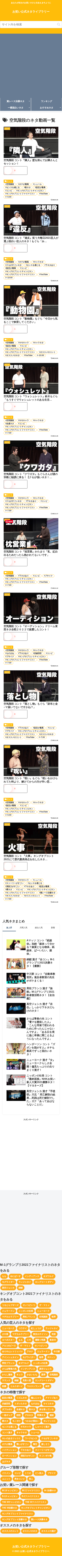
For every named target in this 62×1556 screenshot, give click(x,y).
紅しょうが (36, 1328)
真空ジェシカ (8, 1288)
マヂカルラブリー (10, 1316)
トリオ (28, 1473)
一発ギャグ (7, 1415)
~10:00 (9, 278)
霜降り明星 (40, 1340)
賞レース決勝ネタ (47, 893)
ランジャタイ (25, 1282)
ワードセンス (31, 1438)
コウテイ (23, 1328)
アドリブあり (51, 1398)
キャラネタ (39, 262)
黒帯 (43, 1374)
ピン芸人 (39, 1473)
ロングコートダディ (44, 1282)
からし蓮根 (7, 1374)
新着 (53, 927)
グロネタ (29, 1415)
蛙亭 (54, 1316)
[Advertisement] (31, 65)
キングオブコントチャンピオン (30, 191)
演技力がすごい (13, 886)
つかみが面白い (32, 1421)
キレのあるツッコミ (11, 1438)
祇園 (4, 1386)
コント (9, 181)
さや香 (5, 1334)
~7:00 (8, 433)
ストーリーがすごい (15, 883)
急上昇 (9, 927)
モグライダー (8, 1282)
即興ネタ (41, 1415)
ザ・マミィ (44, 1305)
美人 (31, 1479)
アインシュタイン (10, 1357)
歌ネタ (28, 187)
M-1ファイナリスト (31, 1490)
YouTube (44, 194)
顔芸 (19, 1415)
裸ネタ (9, 889)
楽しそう (45, 1444)
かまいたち (32, 1374)
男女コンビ (19, 1479)
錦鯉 (21, 1288)
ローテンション (9, 1455)
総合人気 (39, 927)
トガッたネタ (20, 1403)
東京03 (53, 1340)
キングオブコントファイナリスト (20, 194)
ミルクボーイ (16, 1386)
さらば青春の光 (9, 1369)
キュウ (20, 1374)
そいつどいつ (29, 1305)
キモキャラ (24, 343)
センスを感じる (13, 187)
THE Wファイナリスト (35, 1502)
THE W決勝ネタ (9, 1508)
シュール (38, 184)
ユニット (6, 1479)
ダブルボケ (7, 1409)
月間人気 (23, 927)
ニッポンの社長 (26, 1311)
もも (4, 1276)
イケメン (6, 1473)
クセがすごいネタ (14, 265)
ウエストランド (34, 1386)
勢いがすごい (23, 1444)
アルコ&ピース (9, 1345)
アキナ (30, 1351)
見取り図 (27, 1380)
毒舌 (35, 1444)
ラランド (6, 1380)
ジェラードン (8, 1311)
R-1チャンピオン (10, 1496)
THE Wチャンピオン (11, 1502)
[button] (59, 24)
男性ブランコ (29, 1316)
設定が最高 (40, 187)
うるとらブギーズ (10, 1305)
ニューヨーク (43, 1311)
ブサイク (49, 576)
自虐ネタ (10, 423)
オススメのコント (47, 352)
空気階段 (10, 184)
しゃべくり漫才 (42, 1427)
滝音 (54, 1334)
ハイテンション (9, 1450)
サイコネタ (48, 1403)
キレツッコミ (49, 1421)
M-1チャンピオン (10, 1490)
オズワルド (48, 1276)
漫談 (52, 1415)
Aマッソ (51, 1357)
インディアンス (32, 1276)
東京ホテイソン (40, 1334)
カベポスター (8, 1340)
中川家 (57, 1351)
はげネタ (6, 1461)
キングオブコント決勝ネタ (14, 1519)
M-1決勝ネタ (50, 1490)
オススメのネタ (13, 355)
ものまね (10, 653)
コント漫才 (7, 1432)
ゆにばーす (15, 1276)
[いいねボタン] (8, 171)
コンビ (9, 191)
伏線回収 (38, 653)
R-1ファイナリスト (30, 1496)
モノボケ (16, 1421)
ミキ (29, 1340)
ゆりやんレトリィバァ (12, 1351)
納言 (47, 1386)
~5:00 (8, 197)
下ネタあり (50, 265)
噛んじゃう (36, 1398)
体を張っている (46, 1409)
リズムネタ (22, 1398)
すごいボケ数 (45, 1455)
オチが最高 (24, 184)
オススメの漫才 (48, 1531)
